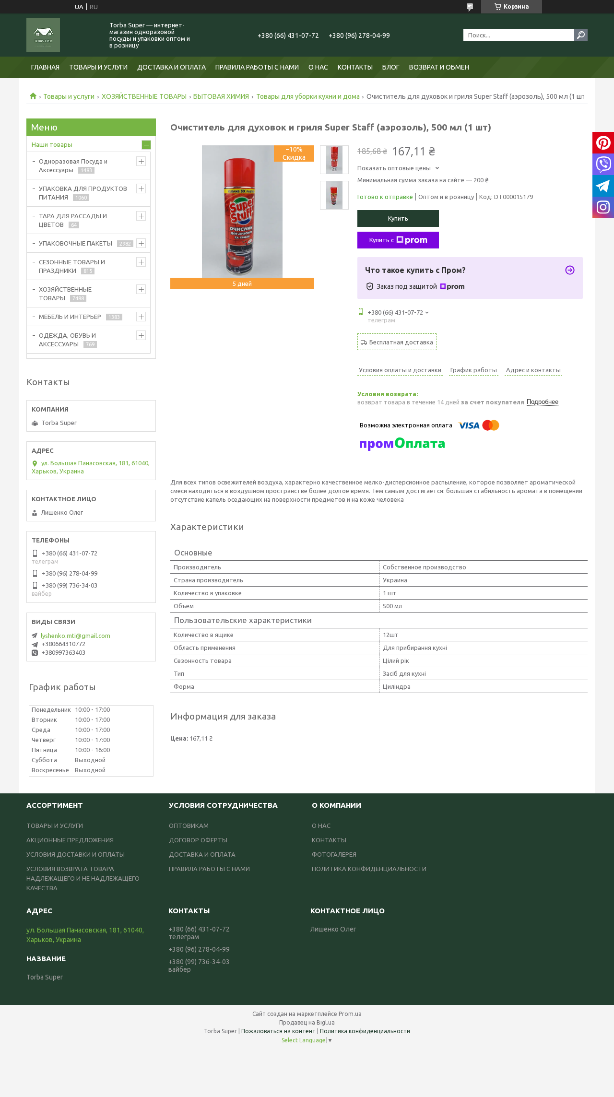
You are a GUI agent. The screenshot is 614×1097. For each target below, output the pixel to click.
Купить (398, 218)
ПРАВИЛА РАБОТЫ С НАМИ (257, 67)
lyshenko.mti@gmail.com (75, 635)
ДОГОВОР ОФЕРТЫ (198, 840)
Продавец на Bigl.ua (307, 1022)
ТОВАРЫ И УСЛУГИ (98, 67)
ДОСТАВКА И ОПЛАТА (171, 67)
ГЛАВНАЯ (45, 67)
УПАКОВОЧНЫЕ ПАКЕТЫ (75, 243)
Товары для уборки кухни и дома (308, 96)
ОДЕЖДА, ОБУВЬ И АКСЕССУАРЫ (67, 339)
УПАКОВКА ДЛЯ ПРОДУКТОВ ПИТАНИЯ (83, 193)
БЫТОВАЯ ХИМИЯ (221, 96)
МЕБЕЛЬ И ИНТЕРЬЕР (70, 316)
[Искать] (581, 35)
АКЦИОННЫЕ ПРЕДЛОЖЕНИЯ (70, 840)
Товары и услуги (68, 96)
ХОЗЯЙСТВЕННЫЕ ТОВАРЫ (144, 96)
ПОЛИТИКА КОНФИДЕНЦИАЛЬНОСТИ (369, 868)
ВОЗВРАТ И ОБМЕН (439, 67)
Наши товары (52, 144)
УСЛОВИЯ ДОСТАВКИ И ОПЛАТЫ (75, 854)
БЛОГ (391, 67)
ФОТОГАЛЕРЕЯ (334, 854)
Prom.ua (350, 1014)
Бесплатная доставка (401, 342)
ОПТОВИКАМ (189, 825)
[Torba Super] (62, 35)
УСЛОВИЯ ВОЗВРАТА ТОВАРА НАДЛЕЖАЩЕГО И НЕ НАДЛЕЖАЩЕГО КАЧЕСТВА (83, 878)
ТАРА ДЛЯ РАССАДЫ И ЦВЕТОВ (73, 220)
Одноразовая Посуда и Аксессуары (73, 165)
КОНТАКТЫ (355, 67)
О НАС (318, 67)
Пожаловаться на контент (278, 1031)
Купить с (381, 239)
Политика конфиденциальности (365, 1031)
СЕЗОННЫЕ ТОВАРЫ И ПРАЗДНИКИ (72, 266)
